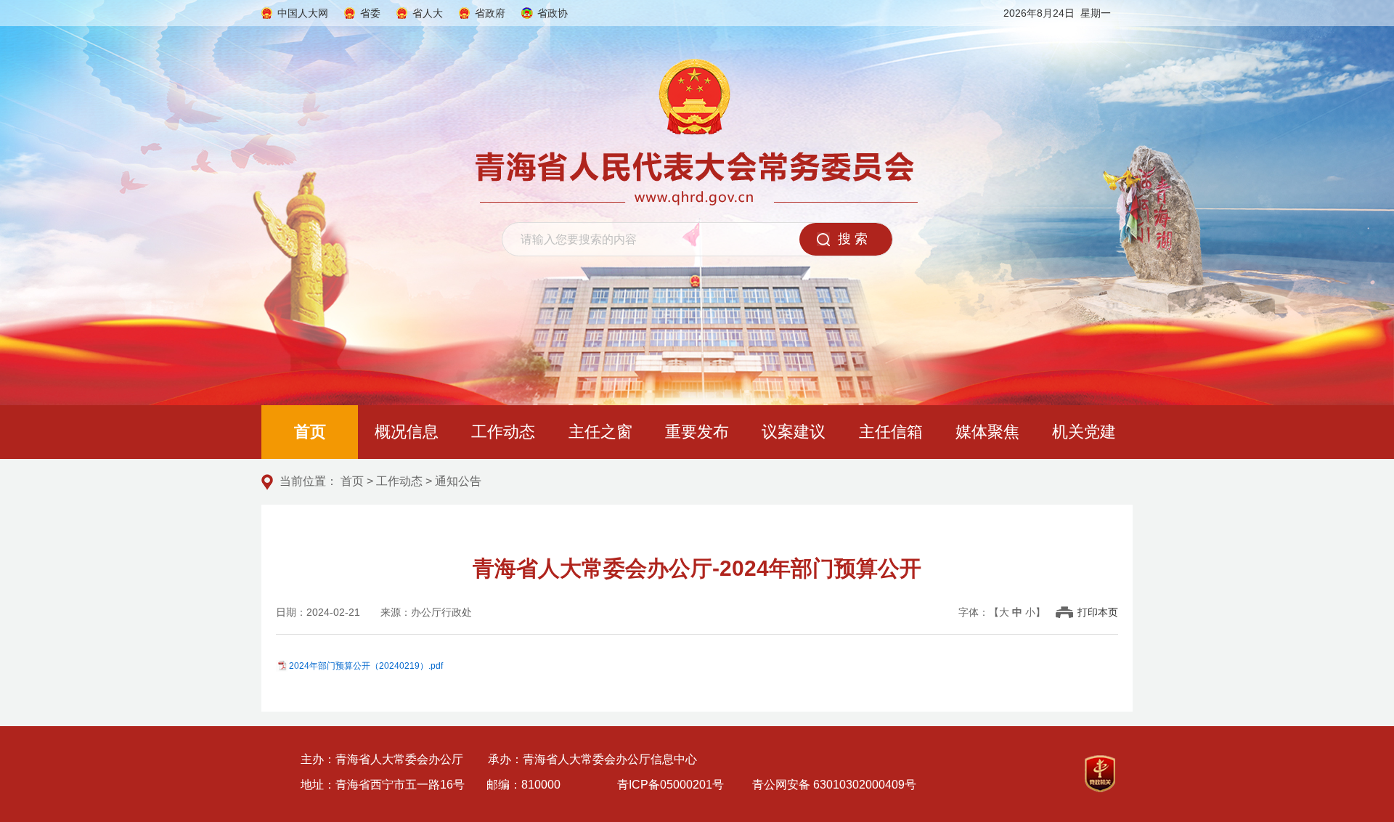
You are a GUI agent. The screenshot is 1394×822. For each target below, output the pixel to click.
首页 (310, 432)
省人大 (427, 13)
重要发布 (697, 432)
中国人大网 (302, 13)
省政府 (490, 13)
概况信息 (407, 432)
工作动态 (503, 432)
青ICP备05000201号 (670, 784)
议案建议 (794, 432)
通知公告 (458, 481)
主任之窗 (600, 432)
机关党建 (1084, 432)
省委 (370, 13)
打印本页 (1097, 612)
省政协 (552, 13)
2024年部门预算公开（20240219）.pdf (366, 666)
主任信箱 (891, 432)
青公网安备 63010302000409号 (834, 784)
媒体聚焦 (987, 432)
